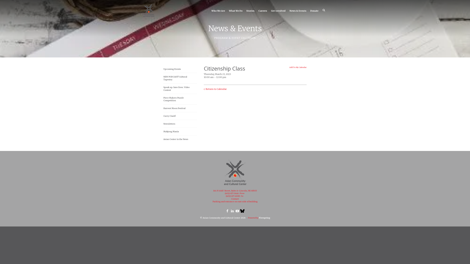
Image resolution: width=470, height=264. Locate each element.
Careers (262, 10)
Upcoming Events (172, 69)
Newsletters (169, 124)
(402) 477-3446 (232, 193)
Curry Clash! (169, 116)
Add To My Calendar (298, 67)
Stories (250, 10)
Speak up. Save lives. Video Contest (176, 88)
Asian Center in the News (175, 139)
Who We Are (218, 10)
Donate (314, 10)
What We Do (235, 10)
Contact (235, 199)
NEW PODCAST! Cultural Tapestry (175, 78)
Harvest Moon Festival (174, 108)
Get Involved (278, 10)
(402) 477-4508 (233, 196)
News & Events (297, 10)
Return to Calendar (216, 89)
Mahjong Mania (171, 131)
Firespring (264, 218)
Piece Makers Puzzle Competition (173, 99)
